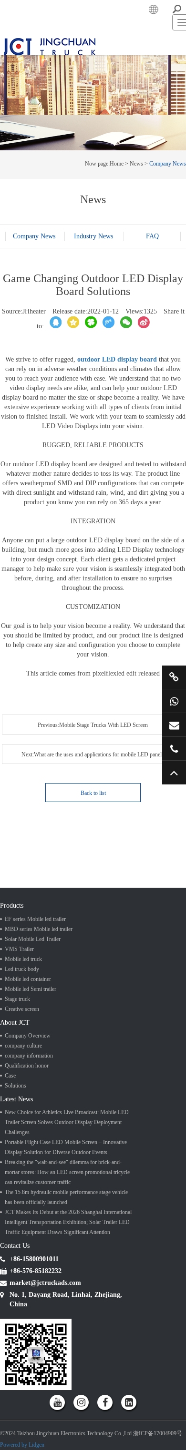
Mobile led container (28, 1056)
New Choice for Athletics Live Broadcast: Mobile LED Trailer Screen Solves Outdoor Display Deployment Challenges (67, 1209)
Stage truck (17, 1076)
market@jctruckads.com (174, 724)
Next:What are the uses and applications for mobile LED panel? (46, 835)
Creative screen (22, 1086)
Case (10, 1158)
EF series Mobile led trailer (35, 996)
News (136, 244)
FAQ (93, 335)
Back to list (93, 866)
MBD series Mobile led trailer (38, 1006)
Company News (167, 244)
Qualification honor (27, 1148)
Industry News (93, 326)
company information (29, 1138)
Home (117, 244)
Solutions (15, 1168)
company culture (23, 1128)
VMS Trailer (19, 1026)
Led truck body (22, 1046)
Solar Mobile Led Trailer (33, 1016)
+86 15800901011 (174, 701)
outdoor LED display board (117, 451)
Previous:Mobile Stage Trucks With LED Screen (46, 815)
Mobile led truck (23, 1036)
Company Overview (28, 1118)
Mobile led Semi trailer (30, 1066)
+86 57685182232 (174, 748)
